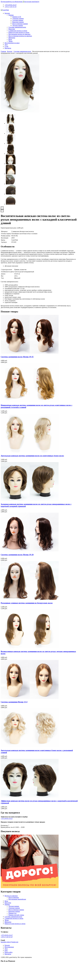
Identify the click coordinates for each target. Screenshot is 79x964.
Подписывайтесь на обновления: (12, 1)
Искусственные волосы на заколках (20, 36)
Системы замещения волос (17, 27)
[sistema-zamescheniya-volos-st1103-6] (11, 174)
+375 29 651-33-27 (10, 5)
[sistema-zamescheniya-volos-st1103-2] (11, 133)
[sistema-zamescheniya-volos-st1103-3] (11, 143)
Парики (11, 15)
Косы (10, 39)
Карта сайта (8, 952)
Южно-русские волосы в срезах (18, 32)
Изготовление (9, 947)
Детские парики (17, 25)
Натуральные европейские (17, 899)
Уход (6, 44)
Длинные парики (18, 18)
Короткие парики (18, 22)
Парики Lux (12, 913)
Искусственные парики (20, 24)
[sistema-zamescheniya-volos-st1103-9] (11, 204)
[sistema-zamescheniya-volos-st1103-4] (11, 153)
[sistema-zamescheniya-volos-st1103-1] (20, 112)
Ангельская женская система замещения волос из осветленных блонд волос (32, 456)
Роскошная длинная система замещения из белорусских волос (27, 603)
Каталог (7, 13)
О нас (6, 46)
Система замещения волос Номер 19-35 (17, 357)
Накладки (11, 29)
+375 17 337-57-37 (10, 6)
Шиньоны (11, 37)
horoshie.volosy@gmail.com (9, 942)
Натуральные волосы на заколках (19, 34)
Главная (3, 51)
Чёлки (10, 41)
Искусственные (13, 897)
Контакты (8, 48)
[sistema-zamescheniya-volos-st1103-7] (11, 184)
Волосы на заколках (11, 896)
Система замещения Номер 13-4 (14, 702)
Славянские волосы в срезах (17, 30)
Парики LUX (16, 17)
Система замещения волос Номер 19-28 (17, 555)
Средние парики (17, 20)
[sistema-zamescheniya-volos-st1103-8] (11, 194)
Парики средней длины (16, 915)
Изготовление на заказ (12, 43)
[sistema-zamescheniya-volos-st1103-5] (11, 164)
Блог (6, 950)
